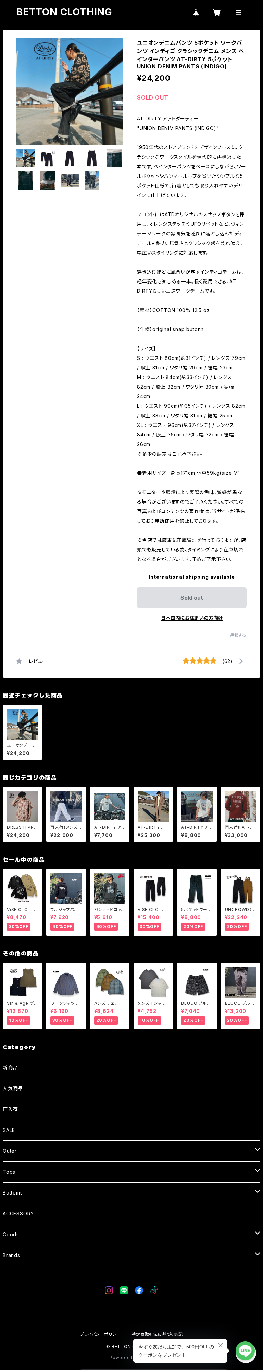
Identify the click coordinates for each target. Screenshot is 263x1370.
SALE (9, 1130)
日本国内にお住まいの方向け (192, 618)
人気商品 (13, 1088)
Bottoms (13, 1193)
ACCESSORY (18, 1213)
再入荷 (10, 1109)
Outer (10, 1151)
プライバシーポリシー (100, 1334)
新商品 (10, 1067)
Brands (11, 1255)
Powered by (124, 1357)
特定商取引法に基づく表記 (157, 1334)
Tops (9, 1172)
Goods (11, 1234)
